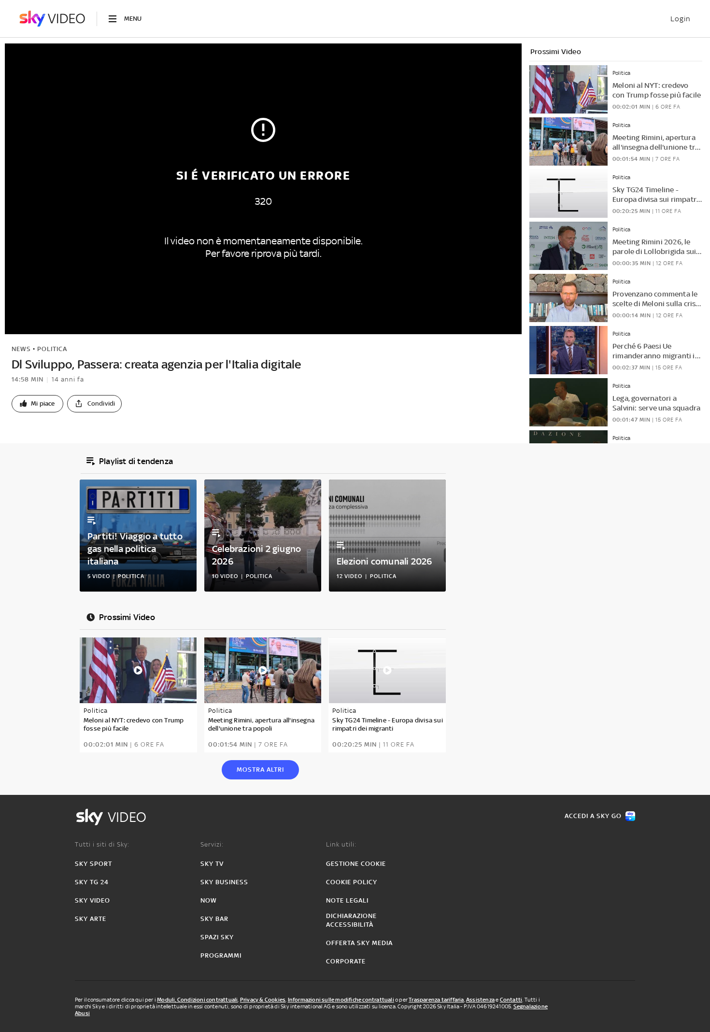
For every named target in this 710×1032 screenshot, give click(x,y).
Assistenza (480, 999)
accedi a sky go (593, 816)
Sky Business (224, 882)
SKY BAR (214, 918)
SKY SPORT (93, 863)
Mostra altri (260, 769)
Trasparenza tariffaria (436, 999)
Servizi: (212, 844)
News (21, 349)
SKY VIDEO (92, 900)
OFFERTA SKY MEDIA (359, 943)
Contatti (511, 999)
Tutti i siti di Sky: (102, 844)
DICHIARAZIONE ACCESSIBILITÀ (351, 920)
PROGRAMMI (220, 955)
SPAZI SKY (217, 937)
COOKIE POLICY (351, 882)
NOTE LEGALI (347, 900)
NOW (208, 900)
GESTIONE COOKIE (356, 863)
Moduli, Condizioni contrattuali (197, 999)
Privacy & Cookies (262, 999)
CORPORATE (346, 961)
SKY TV (212, 863)
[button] (37, 403)
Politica (52, 349)
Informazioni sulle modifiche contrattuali (341, 999)
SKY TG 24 (92, 882)
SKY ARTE (90, 918)
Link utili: (341, 844)
